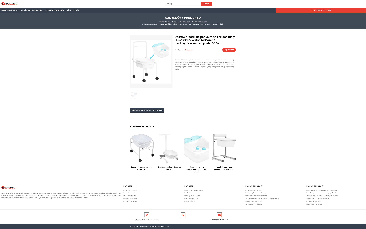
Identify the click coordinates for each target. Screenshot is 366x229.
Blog (69, 10)
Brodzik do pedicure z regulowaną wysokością (321, 193)
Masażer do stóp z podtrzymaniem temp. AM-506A (196, 169)
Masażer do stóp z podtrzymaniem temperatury (322, 190)
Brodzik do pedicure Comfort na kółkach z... (169, 168)
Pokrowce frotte (189, 201)
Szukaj (206, 4)
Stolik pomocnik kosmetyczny (255, 201)
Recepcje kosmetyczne (192, 196)
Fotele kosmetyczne (130, 190)
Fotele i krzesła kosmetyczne (31, 10)
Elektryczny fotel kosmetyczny (255, 193)
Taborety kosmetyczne (131, 193)
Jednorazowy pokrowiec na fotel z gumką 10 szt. (322, 196)
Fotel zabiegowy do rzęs (253, 190)
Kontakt (76, 10)
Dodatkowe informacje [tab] (141, 110)
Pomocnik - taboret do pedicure (256, 196)
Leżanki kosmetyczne (130, 198)
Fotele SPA (187, 193)
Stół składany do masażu (253, 204)
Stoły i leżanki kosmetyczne (193, 190)
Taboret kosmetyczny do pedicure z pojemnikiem (262, 198)
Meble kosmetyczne (9, 10)
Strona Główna (164, 22)
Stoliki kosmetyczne (130, 196)
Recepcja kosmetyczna (314, 204)
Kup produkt (229, 50)
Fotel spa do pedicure (313, 201)
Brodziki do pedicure (199, 22)
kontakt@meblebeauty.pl (219, 220)
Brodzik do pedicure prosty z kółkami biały (142, 168)
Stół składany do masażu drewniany (318, 198)
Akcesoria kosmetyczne (54, 10)
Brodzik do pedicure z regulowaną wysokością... (224, 168)
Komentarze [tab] (158, 110)
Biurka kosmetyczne (191, 198)
